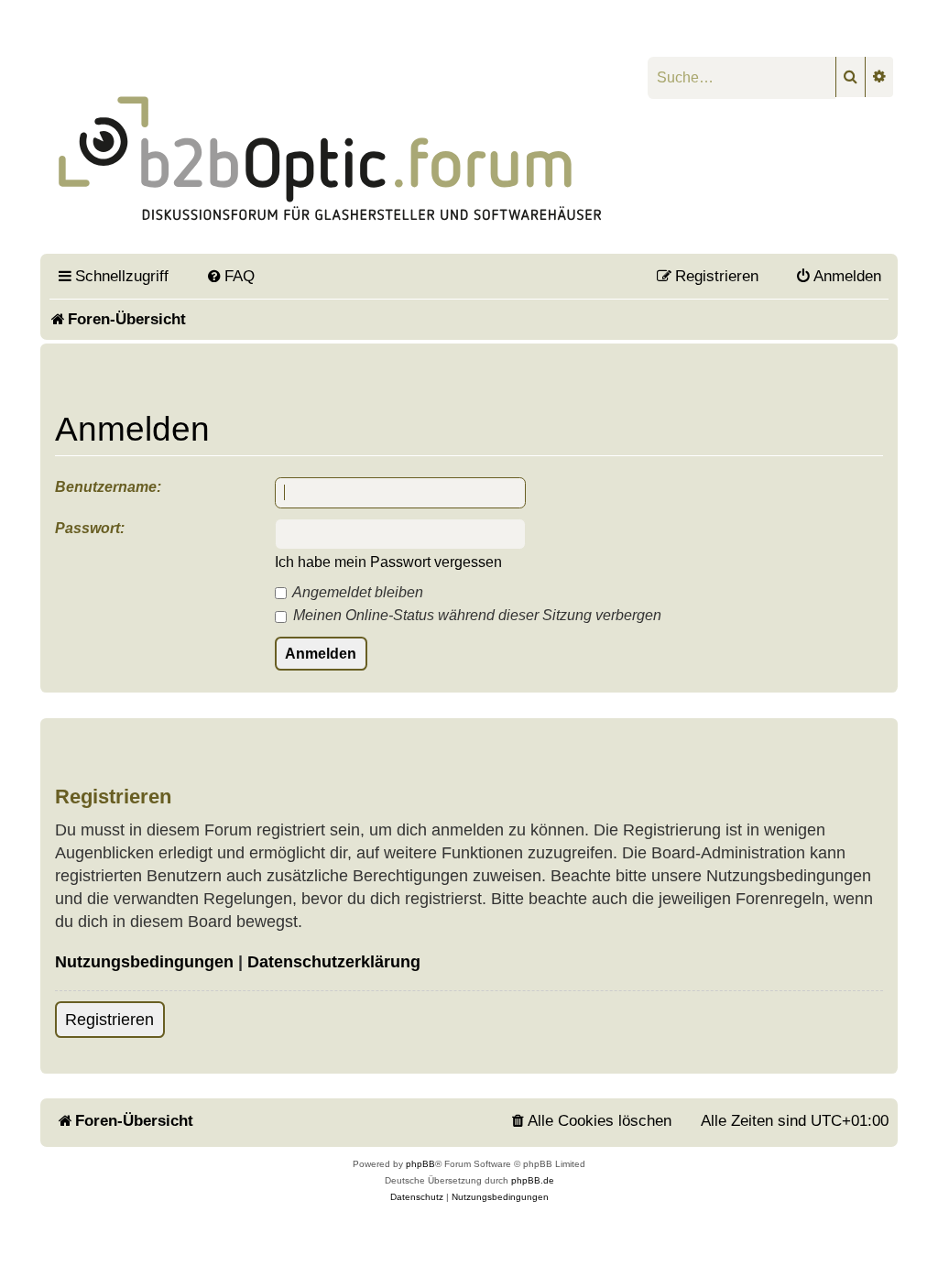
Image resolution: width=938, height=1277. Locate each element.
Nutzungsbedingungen (144, 962)
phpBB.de (532, 1180)
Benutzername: (108, 487)
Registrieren (109, 1019)
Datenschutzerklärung (333, 962)
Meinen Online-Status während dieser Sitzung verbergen (475, 615)
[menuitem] (230, 275)
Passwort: (90, 528)
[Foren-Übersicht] (331, 144)
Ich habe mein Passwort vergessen (388, 562)
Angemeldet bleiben (356, 592)
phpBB (420, 1164)
